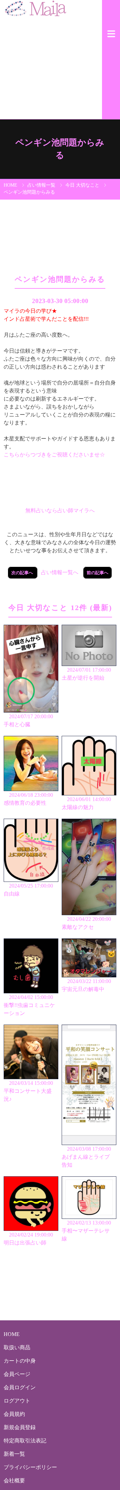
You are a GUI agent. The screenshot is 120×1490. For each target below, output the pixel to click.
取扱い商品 (17, 1347)
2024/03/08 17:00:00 (86, 1157)
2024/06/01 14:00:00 (86, 803)
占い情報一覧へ (59, 572)
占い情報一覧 (41, 185)
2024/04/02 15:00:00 (29, 1005)
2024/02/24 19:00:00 (28, 1238)
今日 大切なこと (82, 185)
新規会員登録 (20, 1427)
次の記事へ (22, 572)
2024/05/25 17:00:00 (28, 890)
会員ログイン (20, 1387)
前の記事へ (97, 572)
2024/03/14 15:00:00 (28, 1091)
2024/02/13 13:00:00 (86, 1231)
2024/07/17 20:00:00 (28, 720)
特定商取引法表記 (25, 1440)
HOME (10, 185)
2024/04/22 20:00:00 (86, 923)
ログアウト (17, 1401)
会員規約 (14, 1414)
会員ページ (17, 1374)
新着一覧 (14, 1454)
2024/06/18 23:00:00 (28, 799)
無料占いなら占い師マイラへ (60, 510)
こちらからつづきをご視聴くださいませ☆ (54, 454)
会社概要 (14, 1480)
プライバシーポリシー (30, 1467)
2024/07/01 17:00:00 (86, 674)
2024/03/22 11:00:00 (86, 985)
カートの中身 (20, 1361)
